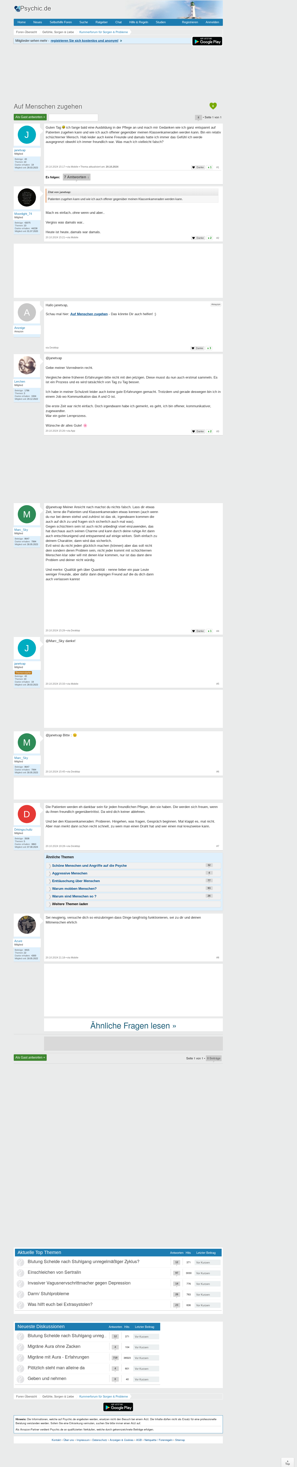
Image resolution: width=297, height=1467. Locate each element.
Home (22, 22)
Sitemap (180, 1440)
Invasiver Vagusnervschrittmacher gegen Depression (79, 1282)
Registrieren (190, 22)
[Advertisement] (133, 989)
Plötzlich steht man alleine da (56, 1367)
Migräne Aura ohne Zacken (54, 1346)
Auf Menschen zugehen (48, 105)
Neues (37, 22)
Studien (161, 22)
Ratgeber (102, 22)
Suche (83, 22)
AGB (139, 1440)
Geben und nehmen (47, 1378)
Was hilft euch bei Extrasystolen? (60, 1304)
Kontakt (56, 1440)
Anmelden (212, 22)
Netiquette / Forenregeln (158, 1440)
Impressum (83, 1440)
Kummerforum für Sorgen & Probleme (103, 1396)
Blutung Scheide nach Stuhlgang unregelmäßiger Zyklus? (83, 1261)
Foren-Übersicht (26, 1396)
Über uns (68, 1440)
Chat (118, 22)
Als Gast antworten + (30, 117)
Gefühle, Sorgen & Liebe (58, 1396)
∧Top (287, 1462)
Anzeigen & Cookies (122, 1440)
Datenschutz (99, 1440)
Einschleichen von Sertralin (54, 1272)
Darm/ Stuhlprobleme (48, 1293)
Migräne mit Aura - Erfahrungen (58, 1357)
